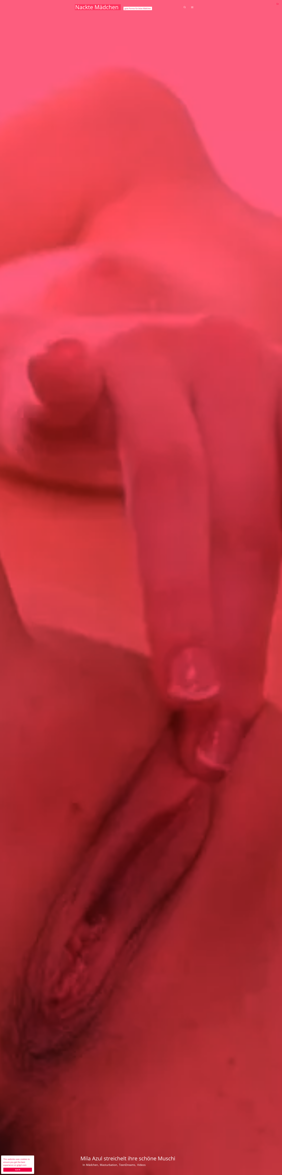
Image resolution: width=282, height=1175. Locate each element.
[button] (184, 7)
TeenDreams (127, 1165)
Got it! (17, 1169)
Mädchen (92, 1165)
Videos (141, 1165)
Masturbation (108, 1165)
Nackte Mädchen (97, 7)
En (277, 3)
